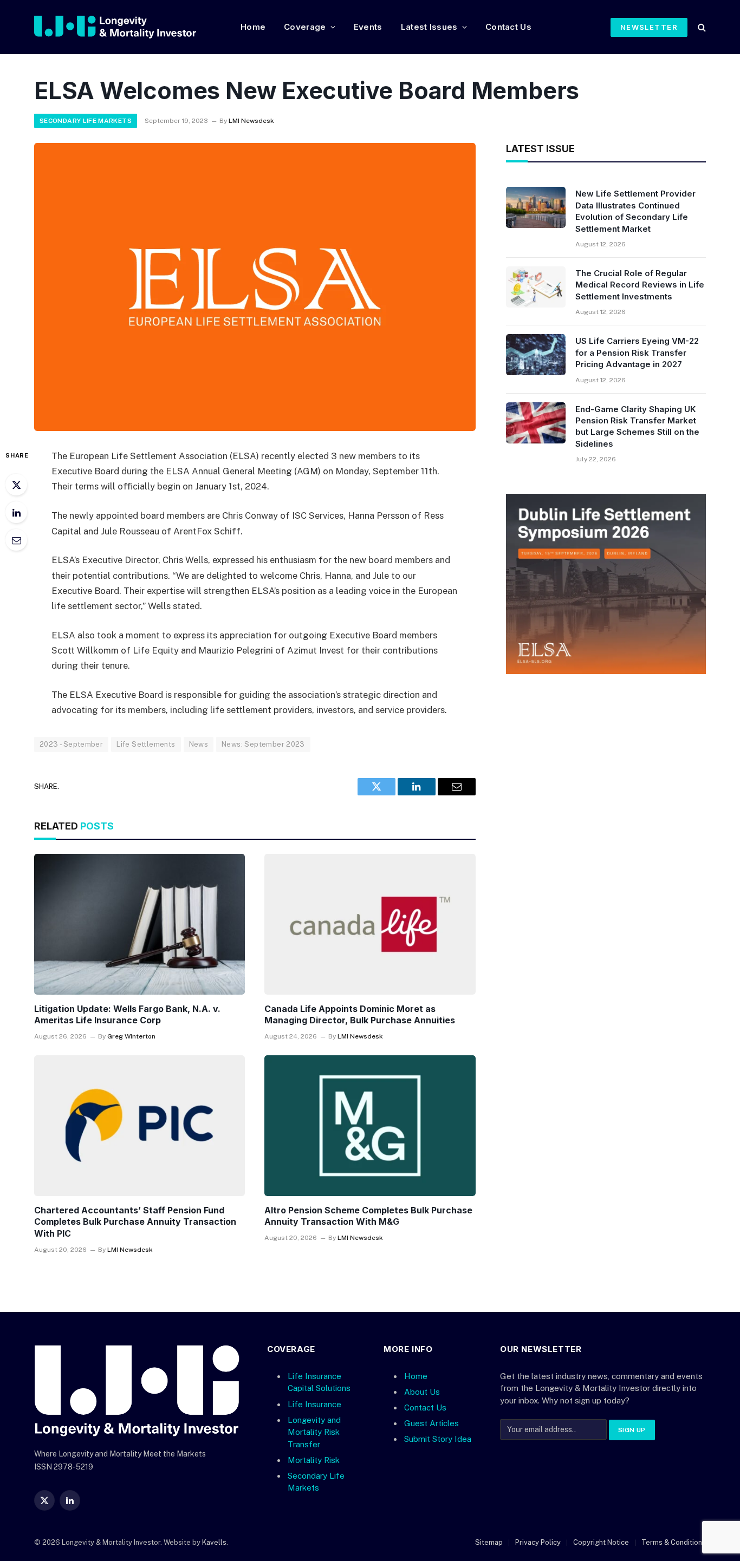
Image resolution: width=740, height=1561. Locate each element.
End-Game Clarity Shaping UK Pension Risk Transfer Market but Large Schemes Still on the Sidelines (637, 426)
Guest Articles (431, 1423)
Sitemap (489, 1542)
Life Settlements (145, 744)
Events (368, 27)
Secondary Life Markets (86, 121)
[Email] (16, 540)
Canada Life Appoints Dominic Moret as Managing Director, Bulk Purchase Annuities (359, 1014)
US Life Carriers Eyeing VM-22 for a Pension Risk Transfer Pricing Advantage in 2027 (637, 352)
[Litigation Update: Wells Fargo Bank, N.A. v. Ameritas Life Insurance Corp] (139, 924)
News (199, 744)
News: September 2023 (263, 744)
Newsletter (649, 27)
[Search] (701, 27)
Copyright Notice (601, 1542)
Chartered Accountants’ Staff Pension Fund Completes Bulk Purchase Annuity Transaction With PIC (135, 1222)
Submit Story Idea (437, 1439)
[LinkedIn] (16, 512)
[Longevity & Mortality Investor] (128, 27)
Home (253, 27)
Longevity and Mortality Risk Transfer (314, 1432)
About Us (422, 1391)
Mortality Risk (314, 1460)
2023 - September (71, 744)
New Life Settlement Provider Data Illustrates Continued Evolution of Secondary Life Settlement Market (635, 210)
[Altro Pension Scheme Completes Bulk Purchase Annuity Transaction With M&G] (369, 1125)
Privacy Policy (538, 1542)
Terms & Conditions (673, 1542)
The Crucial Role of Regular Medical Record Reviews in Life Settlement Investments (639, 285)
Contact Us (508, 27)
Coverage (305, 27)
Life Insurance (314, 1404)
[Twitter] (16, 484)
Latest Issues (429, 27)
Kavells (214, 1542)
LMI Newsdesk (251, 121)
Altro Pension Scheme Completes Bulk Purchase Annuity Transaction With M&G (368, 1216)
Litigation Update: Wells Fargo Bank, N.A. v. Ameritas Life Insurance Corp (127, 1014)
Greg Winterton (131, 1036)
